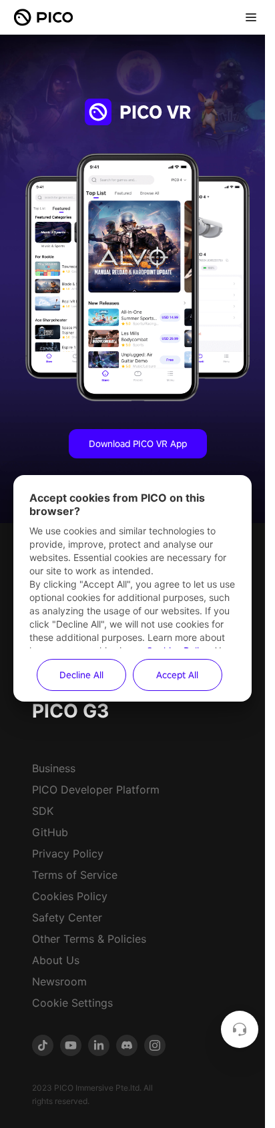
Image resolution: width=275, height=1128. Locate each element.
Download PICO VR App (138, 444)
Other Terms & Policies (89, 938)
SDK (42, 811)
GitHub (50, 832)
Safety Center (67, 917)
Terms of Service (74, 874)
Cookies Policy (69, 896)
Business (53, 768)
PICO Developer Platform (96, 789)
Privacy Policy (67, 853)
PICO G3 (70, 711)
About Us (55, 960)
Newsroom (59, 981)
